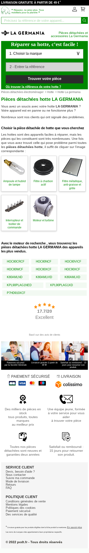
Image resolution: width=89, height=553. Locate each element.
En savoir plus (74, 527)
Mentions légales (17, 504)
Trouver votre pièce (44, 79)
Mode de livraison (17, 481)
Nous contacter (16, 474)
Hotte (50, 92)
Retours (11, 484)
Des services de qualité (21, 514)
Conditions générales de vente (26, 501)
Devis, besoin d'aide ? (20, 471)
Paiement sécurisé (18, 511)
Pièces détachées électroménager (22, 92)
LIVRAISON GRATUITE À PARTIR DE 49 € (30, 2)
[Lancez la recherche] (84, 20)
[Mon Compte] (75, 10)
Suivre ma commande (20, 478)
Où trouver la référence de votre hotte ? (33, 86)
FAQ (9, 488)
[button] (44, 54)
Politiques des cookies (21, 507)
